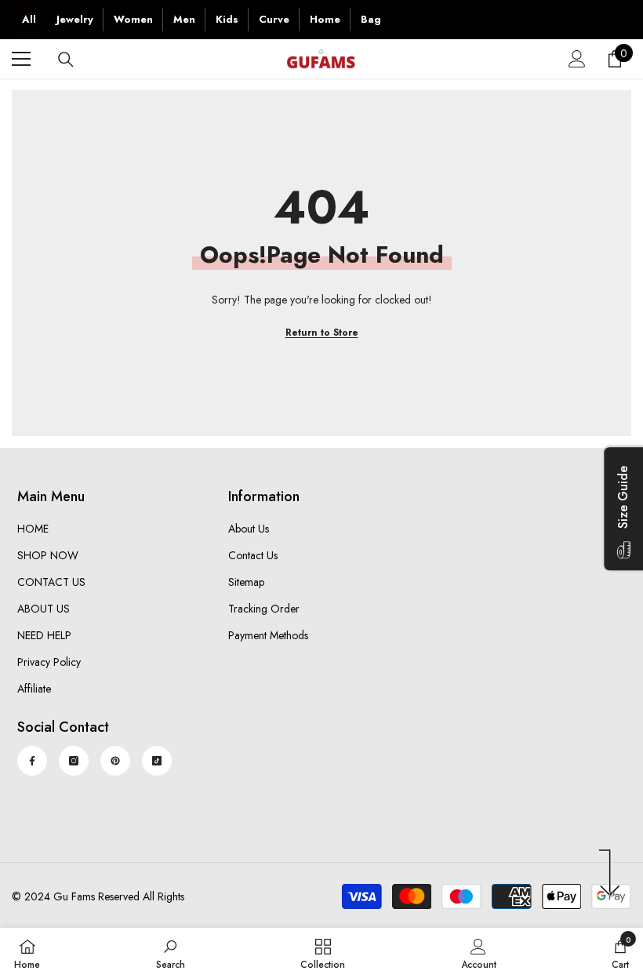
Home (325, 19)
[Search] (65, 59)
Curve (274, 19)
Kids (227, 19)
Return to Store (321, 332)
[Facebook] (32, 761)
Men (184, 19)
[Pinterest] (115, 761)
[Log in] (577, 58)
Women (133, 19)
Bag (371, 19)
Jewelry (74, 19)
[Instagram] (74, 761)
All (29, 19)
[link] (170, 953)
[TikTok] (157, 761)
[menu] (21, 58)
